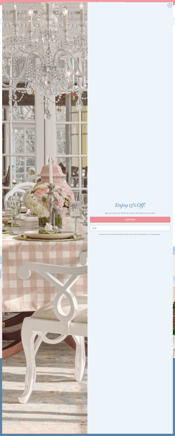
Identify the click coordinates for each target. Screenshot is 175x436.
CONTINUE (130, 219)
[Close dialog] (170, 5)
